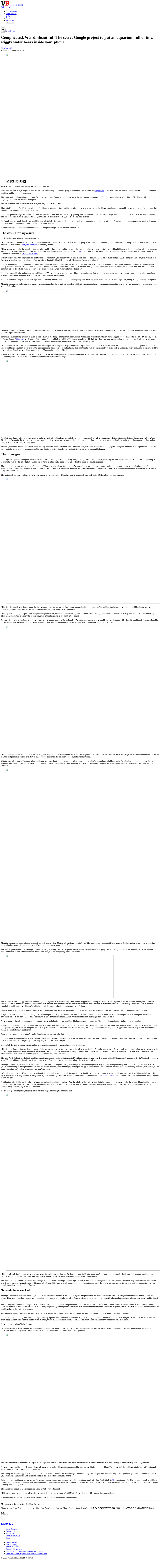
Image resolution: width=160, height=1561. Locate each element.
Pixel (114, 1480)
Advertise (10, 1533)
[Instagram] (5, 1525)
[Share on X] (17, 181)
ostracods (111, 1075)
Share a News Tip (13, 1536)
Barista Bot (80, 251)
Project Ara (99, 191)
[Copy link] (8, 181)
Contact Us (10, 1531)
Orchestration (11, 11)
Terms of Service (12, 1547)
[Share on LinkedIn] (12, 181)
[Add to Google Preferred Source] (25, 182)
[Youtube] (11, 1525)
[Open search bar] (3, 30)
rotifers (104, 1075)
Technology (10, 20)
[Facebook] (2, 1525)
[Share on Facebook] (21, 181)
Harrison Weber (7, 48)
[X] (7, 1525)
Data (8, 16)
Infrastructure (11, 14)
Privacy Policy (12, 1544)
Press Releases (12, 1529)
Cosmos (19, 339)
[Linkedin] (9, 1525)
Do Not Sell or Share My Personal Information (24, 1551)
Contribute (10, 1538)
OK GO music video (30, 253)
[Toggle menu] (3, 27)
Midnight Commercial (29, 245)
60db (42, 1504)
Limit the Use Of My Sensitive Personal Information (26, 1553)
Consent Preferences (14, 1549)
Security (9, 18)
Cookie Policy (11, 1542)
